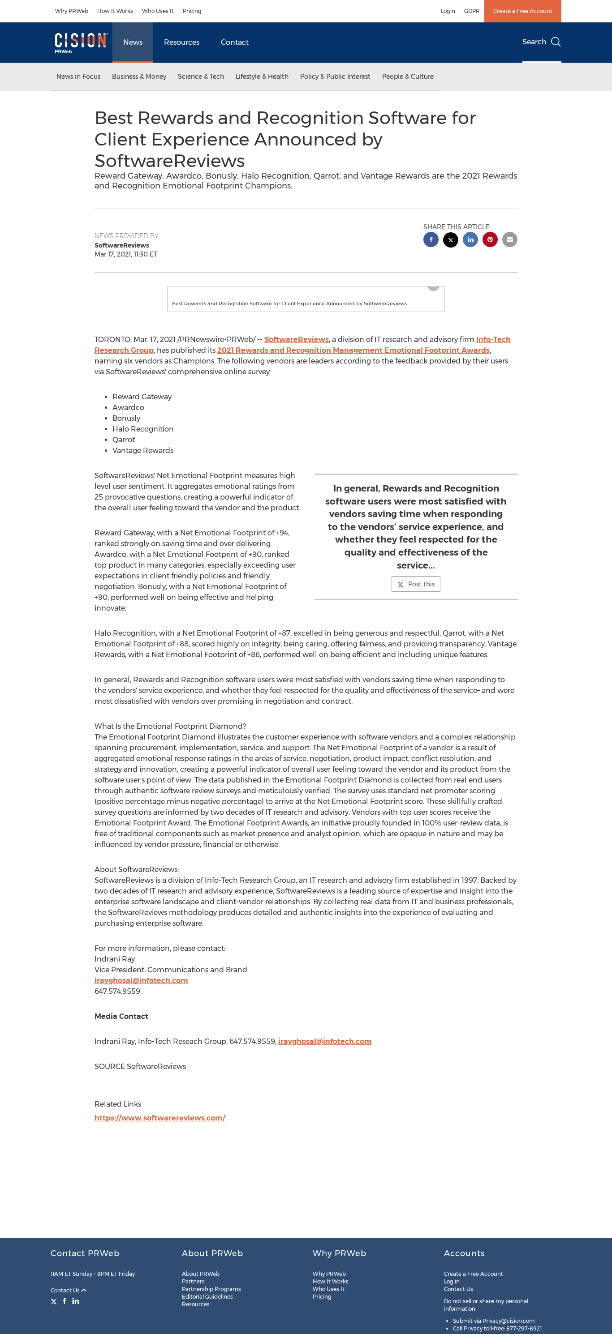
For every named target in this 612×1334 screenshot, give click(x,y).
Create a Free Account (522, 11)
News (132, 42)
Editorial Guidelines (207, 1296)
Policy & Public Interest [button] (335, 77)
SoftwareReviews (296, 339)
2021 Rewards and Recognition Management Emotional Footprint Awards (353, 350)
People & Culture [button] (408, 77)
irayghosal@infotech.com (141, 980)
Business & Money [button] (139, 77)
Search (534, 42)
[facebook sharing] (431, 240)
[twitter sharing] (450, 241)
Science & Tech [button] (201, 77)
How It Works (115, 11)
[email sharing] (509, 240)
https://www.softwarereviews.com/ (160, 1118)
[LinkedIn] (76, 1300)
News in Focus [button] (78, 77)
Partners (193, 1281)
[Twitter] (55, 1300)
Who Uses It (158, 11)
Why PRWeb (71, 11)
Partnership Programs (211, 1289)
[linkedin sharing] (470, 240)
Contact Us (66, 1290)
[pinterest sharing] (490, 240)
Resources (181, 42)
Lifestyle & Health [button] (262, 77)
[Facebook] (64, 1300)
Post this (421, 584)
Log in (452, 1281)
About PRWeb (201, 1273)
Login (448, 11)
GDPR (472, 11)
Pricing (192, 11)
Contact (235, 42)
